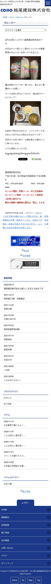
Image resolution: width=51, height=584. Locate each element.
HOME (5, 17)
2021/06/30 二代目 (9, 368)
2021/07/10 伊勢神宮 (9, 337)
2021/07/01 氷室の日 (9, 357)
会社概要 (5, 540)
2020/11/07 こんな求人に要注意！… (15, 433)
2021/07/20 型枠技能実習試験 (12, 327)
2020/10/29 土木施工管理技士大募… (15, 464)
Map (31, 580)
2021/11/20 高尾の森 (9, 307)
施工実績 (5, 532)
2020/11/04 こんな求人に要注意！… (15, 443)
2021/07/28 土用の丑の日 (10, 317)
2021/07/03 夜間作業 (9, 347)
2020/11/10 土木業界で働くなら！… (15, 423)
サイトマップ (7, 563)
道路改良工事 (46, 220)
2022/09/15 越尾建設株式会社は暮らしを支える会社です (23, 286)
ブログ (11, 17)
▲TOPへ (25, 502)
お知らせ (19, 17)
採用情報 (5, 524)
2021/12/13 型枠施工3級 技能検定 (14, 296)
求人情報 (8, 403)
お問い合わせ (7, 547)
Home (14, 580)
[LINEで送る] (36, 158)
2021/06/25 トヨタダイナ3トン (12, 378)
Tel (23, 580)
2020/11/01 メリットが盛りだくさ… (15, 453)
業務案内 (5, 517)
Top (38, 580)
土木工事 (8, 483)
